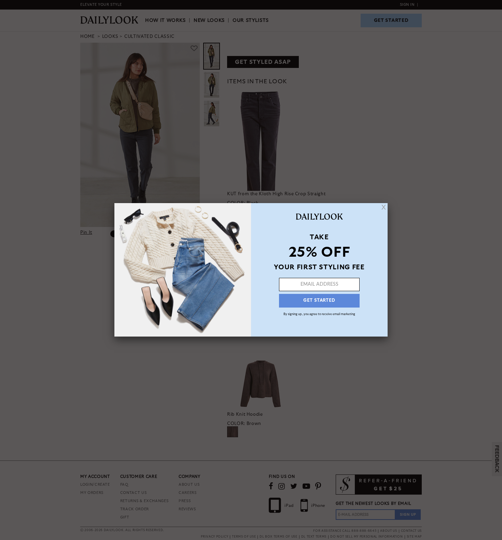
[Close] (383, 207)
